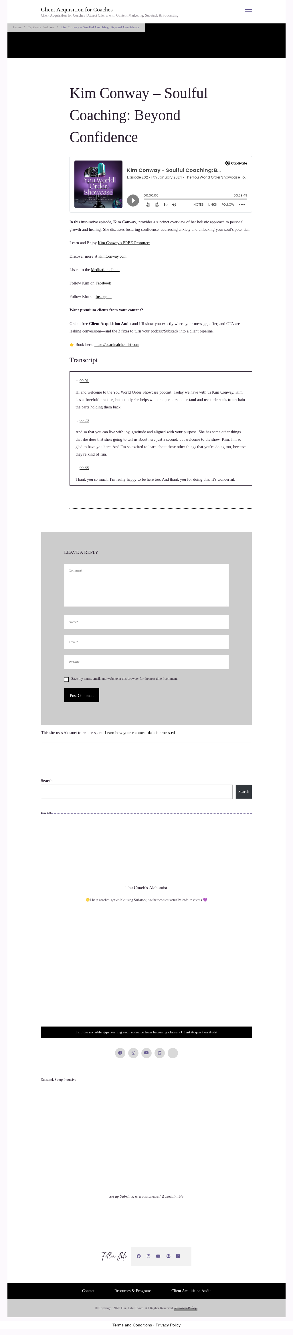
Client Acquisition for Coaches (77, 9)
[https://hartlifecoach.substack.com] (185, 1256)
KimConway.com (112, 256)
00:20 (84, 420)
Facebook (103, 283)
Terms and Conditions (132, 1325)
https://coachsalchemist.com (116, 344)
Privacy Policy (186, 1308)
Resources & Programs (132, 1291)
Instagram (104, 296)
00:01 (84, 381)
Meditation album (105, 270)
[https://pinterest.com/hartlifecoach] (168, 1256)
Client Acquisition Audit (191, 1291)
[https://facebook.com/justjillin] (138, 1256)
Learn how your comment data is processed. (140, 733)
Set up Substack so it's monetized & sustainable (146, 1196)
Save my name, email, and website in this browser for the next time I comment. (124, 679)
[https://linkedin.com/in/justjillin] (178, 1256)
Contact (88, 1291)
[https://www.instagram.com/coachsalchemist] (148, 1256)
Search (47, 781)
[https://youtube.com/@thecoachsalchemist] (158, 1256)
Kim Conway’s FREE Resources (124, 243)
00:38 (84, 468)
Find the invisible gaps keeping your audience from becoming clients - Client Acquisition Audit (146, 1032)
